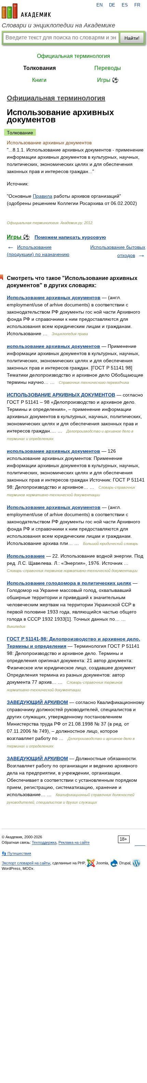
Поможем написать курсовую (70, 237)
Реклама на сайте (74, 842)
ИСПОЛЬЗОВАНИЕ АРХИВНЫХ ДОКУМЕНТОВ (61, 395)
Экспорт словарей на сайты (26, 863)
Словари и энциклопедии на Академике (58, 25)
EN (99, 5)
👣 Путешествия (16, 853)
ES (125, 5)
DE (112, 5)
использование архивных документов (53, 346)
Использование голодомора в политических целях (69, 583)
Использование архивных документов (54, 297)
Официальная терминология (73, 56)
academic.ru (26, 11)
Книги (39, 80)
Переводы (107, 68)
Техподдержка (44, 842)
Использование (26, 556)
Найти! (131, 38)
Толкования (39, 68)
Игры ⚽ (108, 80)
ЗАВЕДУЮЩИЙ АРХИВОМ (37, 702)
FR (137, 5)
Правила (42, 196)
